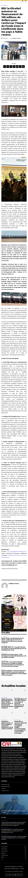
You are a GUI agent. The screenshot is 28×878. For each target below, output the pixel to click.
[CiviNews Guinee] (4, 585)
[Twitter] (7, 66)
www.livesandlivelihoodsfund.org (16, 551)
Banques (3, 669)
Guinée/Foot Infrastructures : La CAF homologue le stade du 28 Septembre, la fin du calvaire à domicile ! (13, 656)
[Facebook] (4, 66)
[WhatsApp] (14, 66)
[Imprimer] (23, 66)
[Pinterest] (11, 66)
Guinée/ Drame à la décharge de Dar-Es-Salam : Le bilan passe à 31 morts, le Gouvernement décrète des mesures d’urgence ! (7, 704)
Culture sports (4, 653)
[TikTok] (12, 875)
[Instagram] (9, 875)
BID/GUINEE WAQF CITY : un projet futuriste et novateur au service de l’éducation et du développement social (13, 649)
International (4, 5)
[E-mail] (20, 66)
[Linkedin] (17, 66)
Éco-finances (4, 645)
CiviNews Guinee (16, 38)
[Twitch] (15, 875)
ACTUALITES (4, 636)
